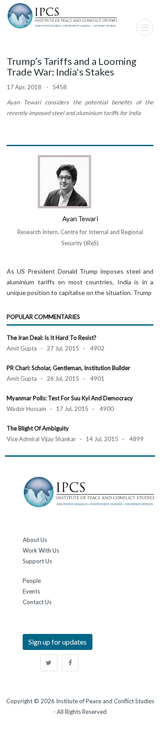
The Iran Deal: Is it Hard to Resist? (51, 337)
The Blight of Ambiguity (38, 428)
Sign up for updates (57, 641)
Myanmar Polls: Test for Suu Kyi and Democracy (70, 398)
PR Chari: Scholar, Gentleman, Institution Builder (68, 367)
